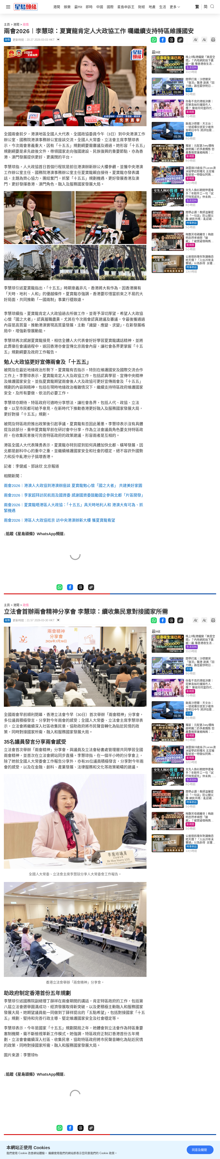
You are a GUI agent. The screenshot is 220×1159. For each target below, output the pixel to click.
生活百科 (191, 67)
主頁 (7, 24)
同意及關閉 (199, 1150)
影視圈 (190, 112)
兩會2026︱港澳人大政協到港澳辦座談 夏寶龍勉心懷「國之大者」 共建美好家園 (73, 486)
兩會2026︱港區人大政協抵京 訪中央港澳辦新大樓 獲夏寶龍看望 (59, 520)
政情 (26, 24)
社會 (189, 90)
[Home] (25, 6)
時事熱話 (191, 223)
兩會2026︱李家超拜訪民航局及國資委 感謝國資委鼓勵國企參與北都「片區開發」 (74, 495)
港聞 (16, 24)
